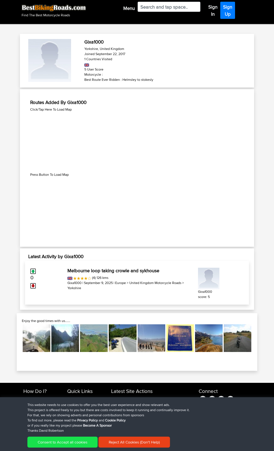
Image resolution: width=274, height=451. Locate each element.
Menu (129, 8)
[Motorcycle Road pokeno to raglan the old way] (237, 338)
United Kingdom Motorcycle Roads (155, 282)
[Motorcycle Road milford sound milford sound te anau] (209, 338)
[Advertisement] (137, 142)
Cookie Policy (115, 420)
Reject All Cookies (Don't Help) (134, 442)
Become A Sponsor (97, 425)
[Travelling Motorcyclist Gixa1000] (208, 277)
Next (257, 338)
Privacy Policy (87, 420)
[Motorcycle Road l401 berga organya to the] (65, 338)
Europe (120, 282)
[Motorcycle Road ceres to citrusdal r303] (151, 338)
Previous (16, 338)
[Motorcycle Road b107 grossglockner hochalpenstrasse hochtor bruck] (36, 338)
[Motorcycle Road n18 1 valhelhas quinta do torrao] (122, 338)
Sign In (212, 10)
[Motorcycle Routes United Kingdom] (86, 64)
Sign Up (227, 10)
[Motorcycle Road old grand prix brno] (180, 338)
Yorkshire (74, 288)
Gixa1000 (74, 282)
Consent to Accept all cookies (62, 442)
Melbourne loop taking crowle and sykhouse (113, 270)
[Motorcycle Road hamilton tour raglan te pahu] (94, 338)
